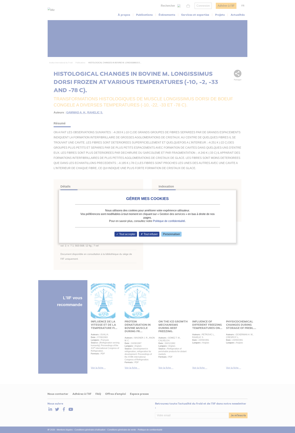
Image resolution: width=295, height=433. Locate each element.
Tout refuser (150, 234)
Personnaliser (171, 234)
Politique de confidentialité (169, 221)
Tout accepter (126, 234)
